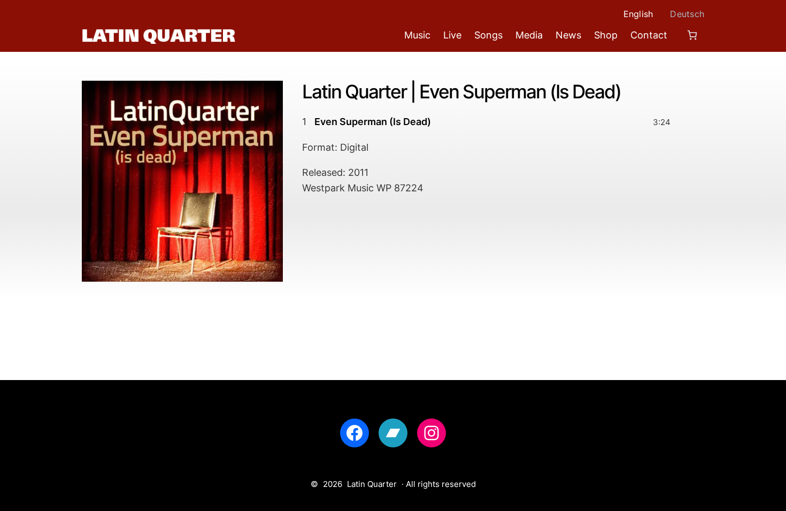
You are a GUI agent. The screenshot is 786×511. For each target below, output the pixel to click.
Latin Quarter (372, 484)
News (568, 35)
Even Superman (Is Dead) (372, 121)
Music (417, 35)
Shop (606, 35)
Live (452, 35)
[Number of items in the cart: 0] (692, 35)
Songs (488, 35)
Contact (648, 35)
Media (529, 35)
